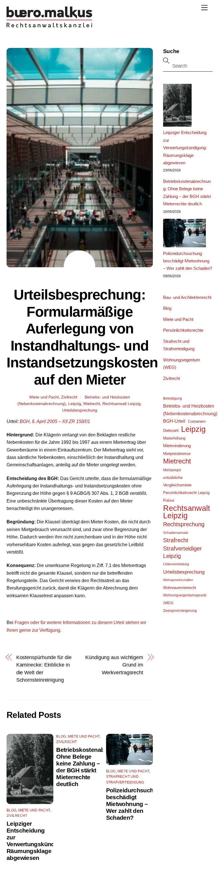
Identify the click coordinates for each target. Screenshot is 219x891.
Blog (11, 810)
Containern (197, 421)
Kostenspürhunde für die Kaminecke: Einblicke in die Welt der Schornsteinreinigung (44, 668)
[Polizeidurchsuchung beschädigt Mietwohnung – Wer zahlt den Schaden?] (184, 234)
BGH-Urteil (174, 421)
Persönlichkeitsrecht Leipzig (186, 493)
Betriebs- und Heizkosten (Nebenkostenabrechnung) (190, 409)
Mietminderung (177, 446)
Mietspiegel (172, 470)
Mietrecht (91, 403)
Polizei (168, 500)
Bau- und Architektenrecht (187, 297)
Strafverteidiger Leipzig (182, 552)
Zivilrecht (69, 397)
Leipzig (74, 403)
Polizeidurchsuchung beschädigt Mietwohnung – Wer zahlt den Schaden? (135, 804)
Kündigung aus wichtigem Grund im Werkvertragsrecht (114, 664)
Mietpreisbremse (176, 453)
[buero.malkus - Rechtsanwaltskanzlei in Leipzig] (49, 26)
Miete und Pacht (44, 397)
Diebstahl (171, 430)
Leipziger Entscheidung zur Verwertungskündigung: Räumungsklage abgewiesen (39, 840)
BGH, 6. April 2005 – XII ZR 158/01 (55, 421)
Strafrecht (175, 540)
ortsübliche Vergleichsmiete (177, 481)
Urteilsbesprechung (79, 410)
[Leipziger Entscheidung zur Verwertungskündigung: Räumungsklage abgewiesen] (177, 106)
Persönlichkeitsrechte (183, 330)
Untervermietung (176, 564)
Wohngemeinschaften (178, 580)
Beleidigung (172, 398)
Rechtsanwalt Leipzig (121, 403)
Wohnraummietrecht (179, 588)
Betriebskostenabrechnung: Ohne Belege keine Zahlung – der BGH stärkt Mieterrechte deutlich (94, 766)
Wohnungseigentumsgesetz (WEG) (184, 599)
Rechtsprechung (183, 524)
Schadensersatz (175, 532)
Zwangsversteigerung (180, 610)
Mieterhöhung (174, 438)
